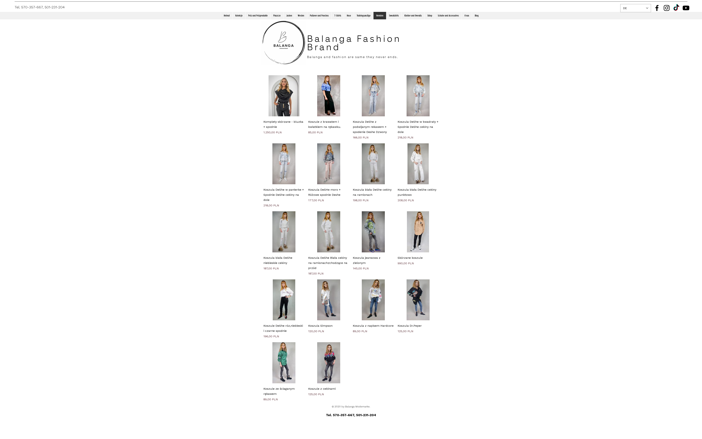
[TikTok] (676, 8)
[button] (238, 15)
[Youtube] (686, 8)
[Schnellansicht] (284, 95)
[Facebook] (657, 8)
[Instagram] (667, 8)
